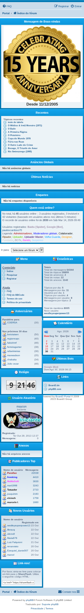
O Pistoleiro (14, 135)
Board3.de (54, 385)
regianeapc (13, 338)
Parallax (12, 473)
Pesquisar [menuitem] (12, 275)
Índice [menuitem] (10, 271)
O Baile (12, 129)
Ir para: (5, 250)
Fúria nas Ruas (16, 142)
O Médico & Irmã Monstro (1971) (25, 125)
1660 (35, 502)
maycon (22, 406)
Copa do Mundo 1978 (19, 138)
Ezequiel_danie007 (17, 550)
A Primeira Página (17, 132)
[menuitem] (7, 6)
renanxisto (12, 546)
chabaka (12, 359)
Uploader (18, 236)
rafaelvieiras (13, 351)
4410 (35, 477)
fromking (12, 477)
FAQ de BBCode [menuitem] (15, 295)
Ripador (6, 236)
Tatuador (12, 489)
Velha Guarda (52, 236)
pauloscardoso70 (12, 230)
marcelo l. (13, 502)
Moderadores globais (45, 233)
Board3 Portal (63, 396)
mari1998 (12, 485)
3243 (35, 485)
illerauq (11, 529)
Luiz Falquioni (14, 542)
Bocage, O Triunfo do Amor (23, 148)
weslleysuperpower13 (18, 525)
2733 (35, 489)
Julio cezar (13, 363)
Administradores (23, 233)
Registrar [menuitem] (12, 279)
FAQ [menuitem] (9, 291)
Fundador (7, 240)
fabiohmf (12, 342)
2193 (35, 494)
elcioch (11, 498)
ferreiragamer (14, 347)
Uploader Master (33, 236)
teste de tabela (15, 122)
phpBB (29, 600)
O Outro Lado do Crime (20, 145)
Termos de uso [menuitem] (14, 299)
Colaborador (66, 233)
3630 (35, 481)
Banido (26, 240)
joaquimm (12, 494)
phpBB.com (55, 389)
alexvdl (11, 534)
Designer (67, 236)
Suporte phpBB (50, 604)
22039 (35, 473)
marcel (10, 554)
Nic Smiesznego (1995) (20, 151)
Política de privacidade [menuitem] (19, 302)
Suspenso (37, 240)
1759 (35, 498)
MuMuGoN (13, 481)
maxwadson (13, 355)
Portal (6, 13)
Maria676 (12, 538)
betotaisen (13, 334)
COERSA (12, 322)
